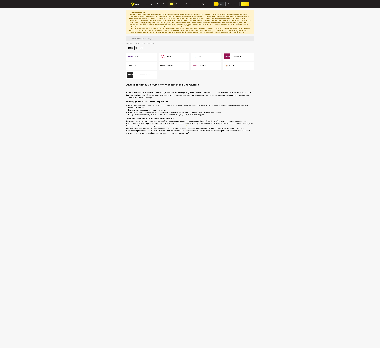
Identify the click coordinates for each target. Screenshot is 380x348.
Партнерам (180, 4)
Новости (189, 4)
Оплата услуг (150, 4)
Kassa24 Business (165, 4)
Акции (197, 4)
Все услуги (139, 43)
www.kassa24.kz (184, 126)
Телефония (150, 43)
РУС (216, 4)
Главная (129, 43)
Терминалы (206, 4)
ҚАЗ (221, 4)
